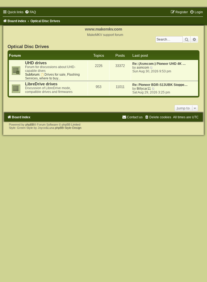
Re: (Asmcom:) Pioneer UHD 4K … (159, 64)
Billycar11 (144, 88)
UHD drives (36, 63)
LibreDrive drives (41, 84)
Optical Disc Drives (28, 46)
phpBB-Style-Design (68, 127)
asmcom (143, 67)
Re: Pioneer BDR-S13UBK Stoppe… (160, 85)
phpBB (29, 124)
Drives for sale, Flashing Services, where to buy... (52, 76)
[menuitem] (30, 12)
